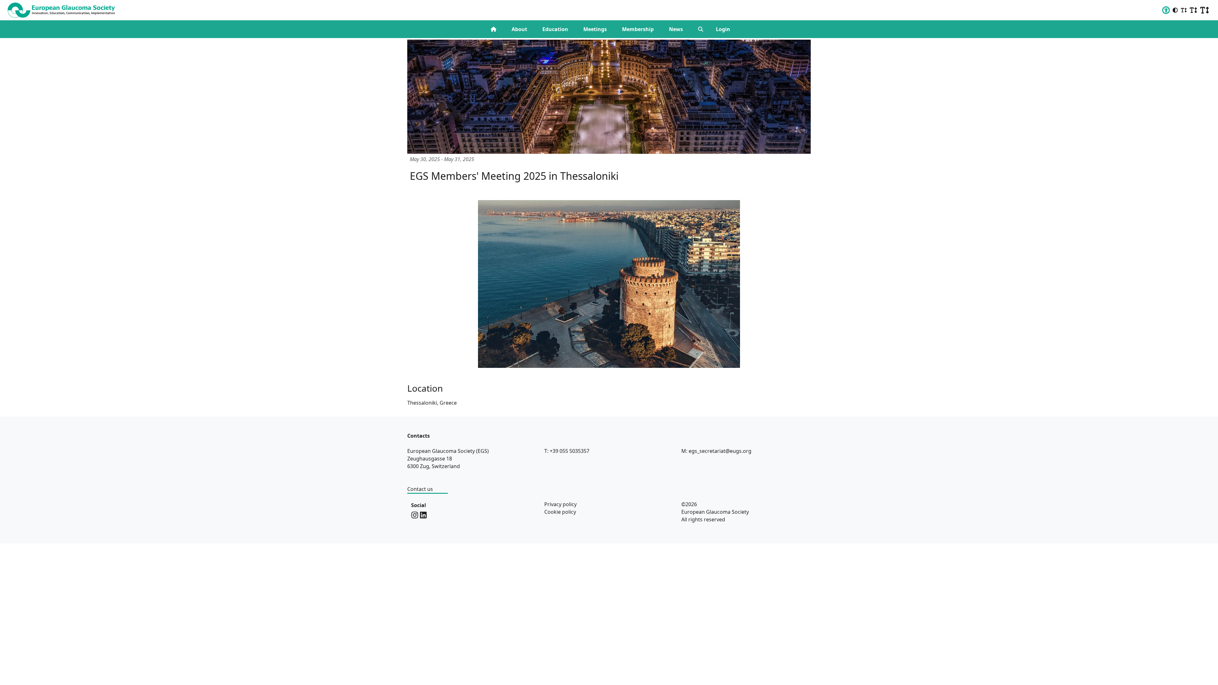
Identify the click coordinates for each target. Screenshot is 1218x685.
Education (555, 29)
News (676, 29)
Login (723, 29)
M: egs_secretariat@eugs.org (716, 450)
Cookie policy (560, 511)
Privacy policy (560, 504)
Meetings (595, 29)
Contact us (420, 489)
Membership (638, 29)
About (519, 29)
